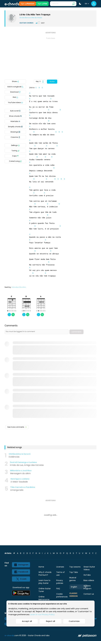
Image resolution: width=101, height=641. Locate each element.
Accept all (27, 621)
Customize (74, 621)
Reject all (50, 621)
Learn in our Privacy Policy (42, 614)
